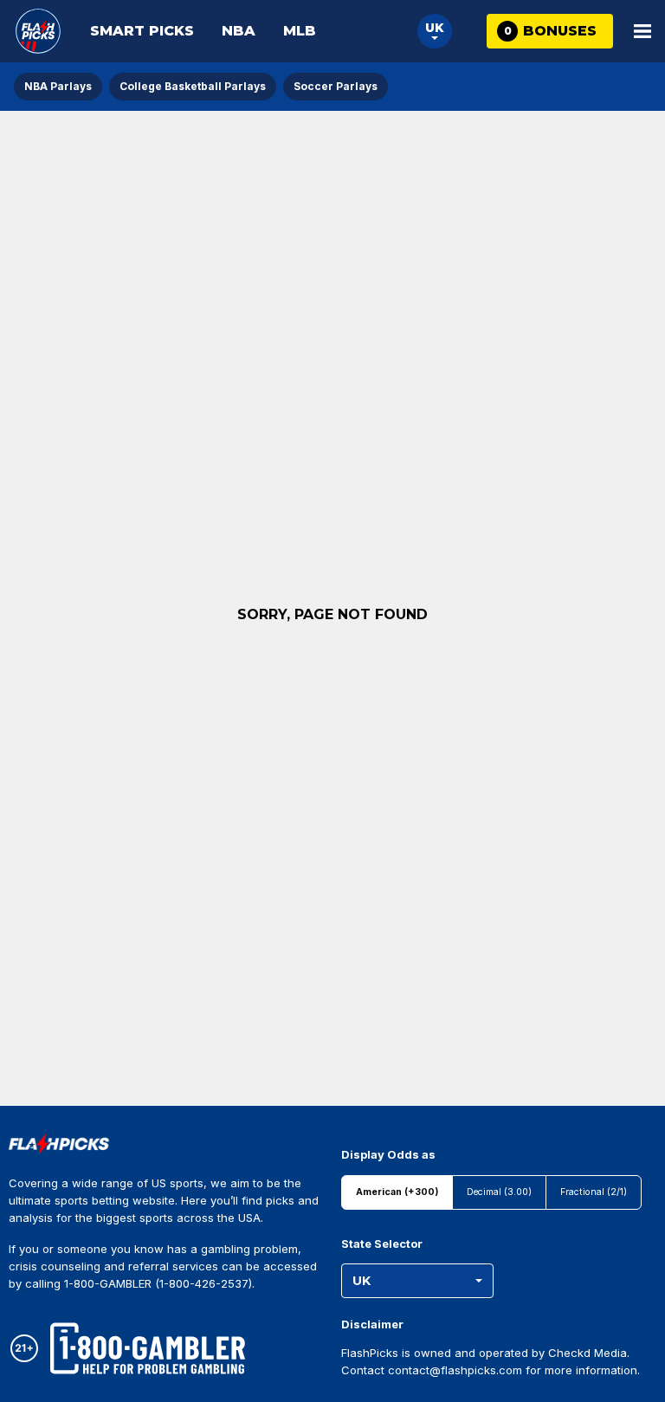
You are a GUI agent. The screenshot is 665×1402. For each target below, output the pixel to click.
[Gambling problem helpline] (147, 1348)
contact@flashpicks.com (455, 1370)
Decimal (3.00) (499, 1192)
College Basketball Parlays (192, 86)
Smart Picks (142, 31)
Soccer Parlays (336, 86)
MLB (299, 31)
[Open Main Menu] (642, 31)
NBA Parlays (58, 86)
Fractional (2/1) (593, 1192)
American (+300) (397, 1192)
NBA (238, 31)
